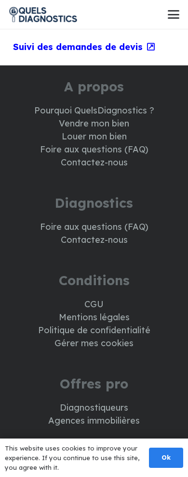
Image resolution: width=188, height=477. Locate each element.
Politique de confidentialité (94, 330)
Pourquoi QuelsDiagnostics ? (94, 110)
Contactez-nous (94, 162)
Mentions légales (94, 317)
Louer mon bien (94, 136)
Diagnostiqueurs (94, 407)
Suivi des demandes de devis (78, 46)
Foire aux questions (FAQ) (94, 149)
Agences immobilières (94, 420)
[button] (174, 14)
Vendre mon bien (94, 123)
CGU (94, 304)
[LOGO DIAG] (43, 14)
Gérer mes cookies (94, 343)
